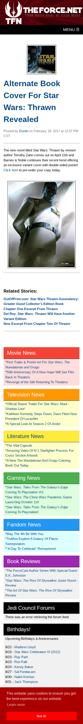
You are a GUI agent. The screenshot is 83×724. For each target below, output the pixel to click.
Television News (25, 395)
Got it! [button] (41, 716)
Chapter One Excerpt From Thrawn (31, 309)
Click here (11, 170)
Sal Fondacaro (24, 672)
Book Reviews (23, 561)
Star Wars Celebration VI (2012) (37, 652)
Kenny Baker (23, 667)
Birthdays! (19, 629)
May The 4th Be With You (25, 534)
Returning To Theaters (37, 382)
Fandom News (24, 525)
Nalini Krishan (24, 677)
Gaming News (23, 478)
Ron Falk (20, 662)
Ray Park (21, 657)
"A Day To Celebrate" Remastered (31, 549)
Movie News (21, 353)
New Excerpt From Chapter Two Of (37, 324)
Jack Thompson (26, 682)
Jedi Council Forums (31, 608)
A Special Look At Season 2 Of (33, 424)
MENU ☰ (71, 29)
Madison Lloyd (24, 647)
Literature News (25, 436)
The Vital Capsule (19, 445)
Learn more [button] (16, 705)
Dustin (23, 131)
